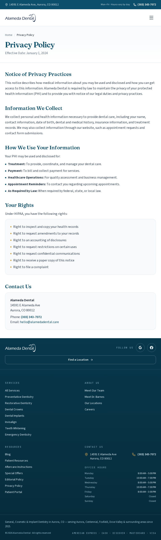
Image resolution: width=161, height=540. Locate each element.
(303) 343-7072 (147, 5)
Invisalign (11, 422)
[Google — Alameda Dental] (140, 347)
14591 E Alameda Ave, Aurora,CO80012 (34, 5)
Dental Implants (14, 416)
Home (8, 35)
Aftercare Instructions (18, 467)
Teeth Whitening (15, 428)
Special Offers (14, 473)
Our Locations (93, 403)
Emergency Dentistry (18, 435)
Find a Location (78, 360)
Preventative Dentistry (19, 397)
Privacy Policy (13, 486)
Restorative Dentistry (18, 403)
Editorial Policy (14, 479)
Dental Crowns (14, 409)
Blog (8, 454)
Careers (90, 409)
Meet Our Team (94, 391)
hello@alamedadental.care (39, 322)
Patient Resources (16, 461)
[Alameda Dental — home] (20, 17)
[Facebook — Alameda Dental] (151, 347)
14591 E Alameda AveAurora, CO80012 (103, 456)
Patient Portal (13, 492)
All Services (12, 391)
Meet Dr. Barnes (94, 397)
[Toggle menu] (151, 17)
